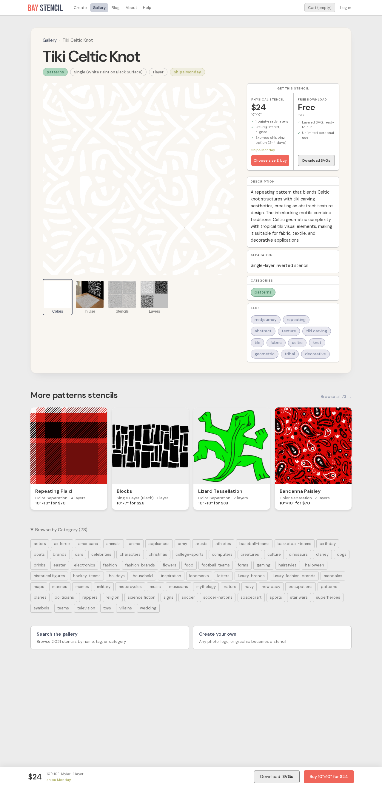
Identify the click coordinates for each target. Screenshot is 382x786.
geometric (265, 353)
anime (134, 543)
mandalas (333, 575)
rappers (90, 597)
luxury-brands (251, 575)
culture (274, 554)
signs (168, 597)
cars (79, 554)
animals (113, 543)
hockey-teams (87, 575)
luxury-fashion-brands (294, 575)
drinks (39, 565)
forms (243, 565)
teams (63, 608)
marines (59, 586)
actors (40, 543)
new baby (271, 586)
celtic (297, 342)
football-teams (216, 565)
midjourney (266, 319)
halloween (314, 565)
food (189, 565)
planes (40, 597)
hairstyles (287, 565)
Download (276, 776)
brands (60, 554)
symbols (41, 608)
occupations (300, 586)
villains (125, 608)
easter (59, 565)
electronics (84, 565)
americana (88, 543)
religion (112, 597)
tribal (290, 353)
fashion (110, 565)
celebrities (101, 554)
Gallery (99, 7)
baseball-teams (254, 543)
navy (249, 586)
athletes (223, 543)
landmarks (199, 575)
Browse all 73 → (336, 396)
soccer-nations (217, 597)
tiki (257, 342)
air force (62, 543)
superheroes (328, 597)
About (131, 7)
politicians (64, 597)
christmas (158, 554)
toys (107, 608)
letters (223, 575)
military (103, 586)
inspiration (171, 575)
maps (39, 586)
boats (39, 554)
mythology (206, 586)
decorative (315, 353)
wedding (148, 608)
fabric (276, 342)
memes (82, 586)
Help (147, 7)
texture (289, 330)
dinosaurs (298, 554)
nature (230, 586)
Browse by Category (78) (61, 530)
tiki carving (316, 330)
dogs (341, 554)
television (86, 608)
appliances (159, 543)
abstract (263, 330)
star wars (299, 597)
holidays (117, 575)
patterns (55, 72)
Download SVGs (316, 160)
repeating (296, 319)
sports (276, 597)
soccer (188, 597)
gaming (263, 565)
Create (80, 7)
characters (130, 554)
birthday (328, 543)
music (155, 586)
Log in (345, 7)
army (182, 543)
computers (222, 554)
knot (317, 342)
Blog (116, 7)
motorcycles (130, 586)
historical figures (49, 575)
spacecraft (251, 597)
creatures (250, 554)
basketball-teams (294, 543)
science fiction (141, 597)
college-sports (189, 554)
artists (201, 543)
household (143, 575)
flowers (169, 565)
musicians (178, 586)
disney (322, 554)
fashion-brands (140, 565)
